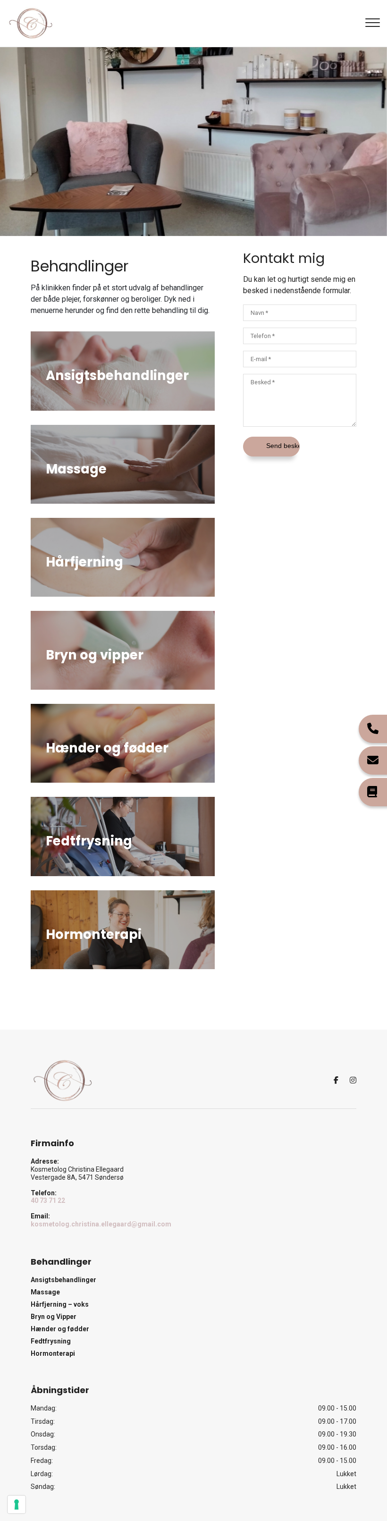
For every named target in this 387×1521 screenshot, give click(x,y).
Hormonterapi (53, 1353)
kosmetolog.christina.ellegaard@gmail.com (101, 1224)
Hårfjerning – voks (60, 1304)
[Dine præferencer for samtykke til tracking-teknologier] (16, 1504)
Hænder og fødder (60, 1329)
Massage (45, 1292)
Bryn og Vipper (53, 1316)
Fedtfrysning (51, 1341)
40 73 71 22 (48, 1200)
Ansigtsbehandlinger (63, 1279)
